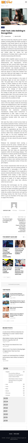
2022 (5, 408)
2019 (5, 417)
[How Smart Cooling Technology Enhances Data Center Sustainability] (8, 243)
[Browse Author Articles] (14, 205)
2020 (5, 414)
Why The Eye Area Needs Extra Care (16, 308)
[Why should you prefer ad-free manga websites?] (8, 262)
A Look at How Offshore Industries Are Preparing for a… (17, 295)
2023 (5, 404)
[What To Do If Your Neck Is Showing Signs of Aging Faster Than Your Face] (6, 315)
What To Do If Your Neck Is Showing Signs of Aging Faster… (17, 315)
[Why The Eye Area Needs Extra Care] (6, 309)
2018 (5, 420)
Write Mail (16, 434)
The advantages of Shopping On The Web (7, 220)
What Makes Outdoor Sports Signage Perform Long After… (17, 301)
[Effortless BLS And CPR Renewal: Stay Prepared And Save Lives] (20, 262)
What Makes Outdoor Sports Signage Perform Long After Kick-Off (15, 380)
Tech (3, 27)
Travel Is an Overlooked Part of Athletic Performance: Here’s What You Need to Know (13, 357)
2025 (5, 398)
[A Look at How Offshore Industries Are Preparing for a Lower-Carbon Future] (6, 295)
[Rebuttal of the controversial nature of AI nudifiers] (20, 243)
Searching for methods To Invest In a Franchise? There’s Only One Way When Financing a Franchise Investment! (20, 225)
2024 (5, 401)
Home (10, 434)
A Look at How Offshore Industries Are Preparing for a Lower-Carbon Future (16, 375)
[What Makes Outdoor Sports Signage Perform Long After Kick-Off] (6, 302)
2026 (5, 368)
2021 (5, 411)
